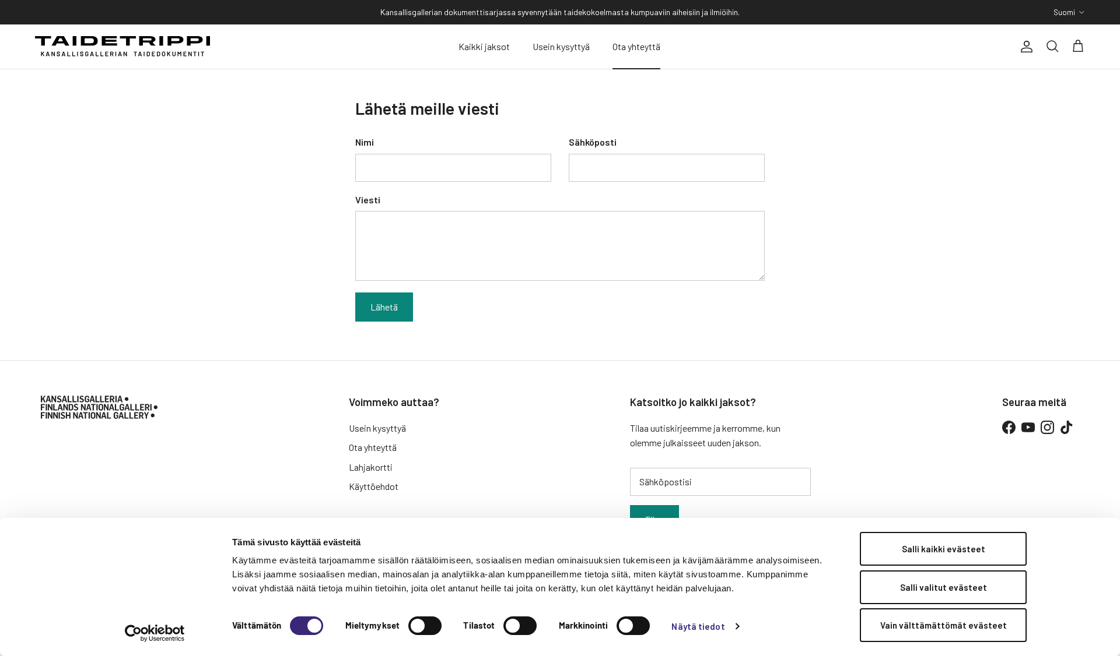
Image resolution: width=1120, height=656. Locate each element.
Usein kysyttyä (561, 46)
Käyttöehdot (373, 486)
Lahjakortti (371, 466)
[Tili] (1024, 47)
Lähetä (384, 306)
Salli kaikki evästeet (943, 549)
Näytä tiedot (697, 626)
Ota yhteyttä (636, 46)
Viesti (367, 199)
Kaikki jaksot (484, 46)
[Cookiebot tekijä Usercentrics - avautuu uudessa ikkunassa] (155, 633)
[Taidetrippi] (122, 46)
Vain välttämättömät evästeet (943, 625)
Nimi (364, 141)
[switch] (425, 625)
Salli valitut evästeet (943, 587)
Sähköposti (593, 141)
